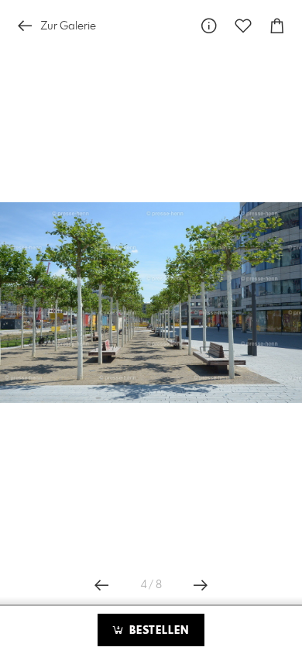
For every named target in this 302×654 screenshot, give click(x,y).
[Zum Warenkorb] (277, 25)
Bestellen (157, 630)
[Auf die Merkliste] (243, 25)
